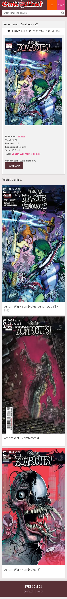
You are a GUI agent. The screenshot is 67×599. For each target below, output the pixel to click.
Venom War (18, 153)
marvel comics (33, 153)
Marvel (21, 136)
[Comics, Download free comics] (22, 7)
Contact (28, 591)
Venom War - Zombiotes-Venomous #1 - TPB (30, 308)
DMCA (40, 591)
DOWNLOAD (14, 165)
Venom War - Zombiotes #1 (22, 570)
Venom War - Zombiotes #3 (22, 438)
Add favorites (19, 31)
